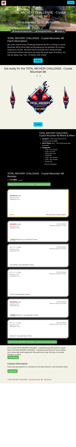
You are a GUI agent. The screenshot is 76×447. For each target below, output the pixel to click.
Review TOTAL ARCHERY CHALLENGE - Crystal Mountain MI (29, 184)
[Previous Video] (36, 76)
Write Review (13, 357)
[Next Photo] (39, 76)
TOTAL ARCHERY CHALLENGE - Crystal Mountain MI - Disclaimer (29, 380)
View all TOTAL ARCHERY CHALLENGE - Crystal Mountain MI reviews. (32, 342)
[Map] (19, 148)
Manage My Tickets (44, 31)
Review (59, 31)
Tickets (70, 2)
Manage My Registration (23, 31)
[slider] (13, 180)
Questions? (12, 371)
